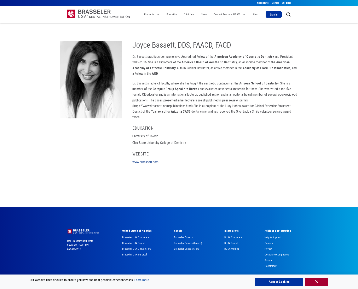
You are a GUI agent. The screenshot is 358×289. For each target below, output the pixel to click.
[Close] (316, 282)
